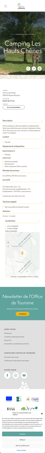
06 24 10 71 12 (8, 101)
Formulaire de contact (11, 357)
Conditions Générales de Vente (14, 337)
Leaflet (14, 276)
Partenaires (8, 333)
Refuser (22, 440)
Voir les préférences (22, 445)
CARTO (36, 276)
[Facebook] (7, 375)
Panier (39, 7)
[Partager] (34, 68)
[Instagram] (16, 375)
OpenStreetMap (22, 276)
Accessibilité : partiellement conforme (16, 344)
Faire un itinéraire (11, 231)
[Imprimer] (39, 68)
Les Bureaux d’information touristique (16, 360)
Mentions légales (21, 450)
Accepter (22, 434)
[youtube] (24, 375)
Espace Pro (7, 340)
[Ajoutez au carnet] (28, 68)
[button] (42, 414)
